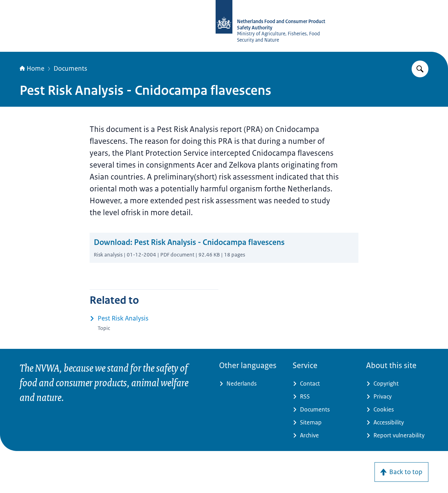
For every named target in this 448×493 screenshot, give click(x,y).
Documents (70, 68)
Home (35, 68)
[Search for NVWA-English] (420, 69)
